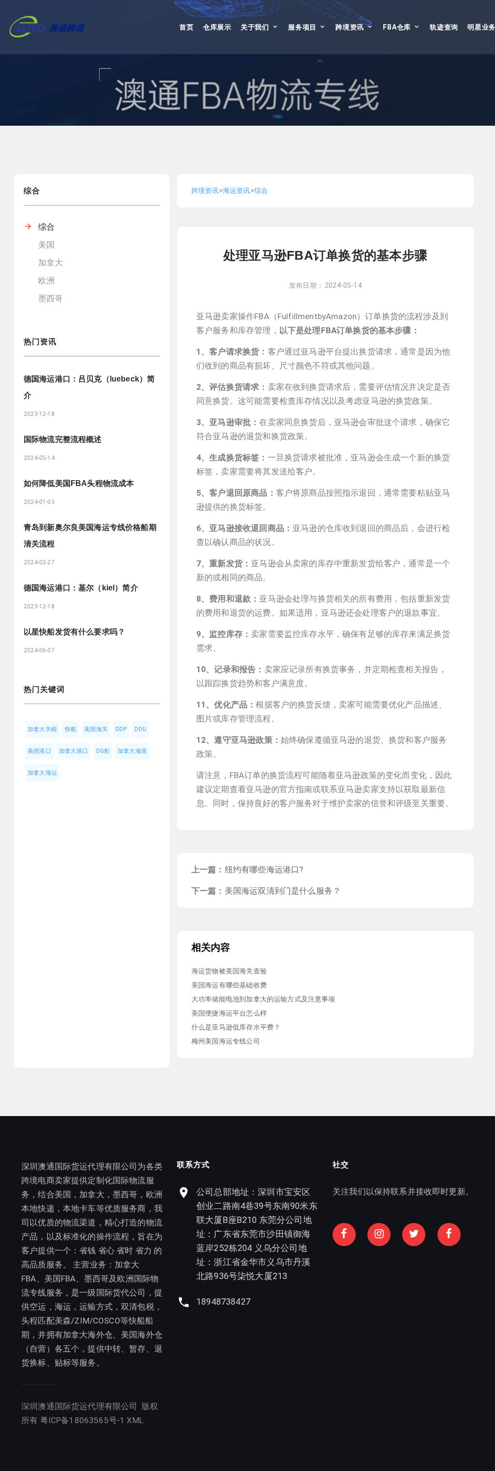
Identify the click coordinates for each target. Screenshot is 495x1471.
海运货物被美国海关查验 (229, 971)
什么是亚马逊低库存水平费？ (235, 1027)
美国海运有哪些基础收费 (229, 985)
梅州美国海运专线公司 (225, 1041)
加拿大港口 (73, 751)
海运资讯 (236, 190)
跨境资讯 (349, 27)
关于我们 (255, 27)
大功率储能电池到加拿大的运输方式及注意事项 (263, 999)
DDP (121, 729)
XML (135, 1420)
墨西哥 (50, 298)
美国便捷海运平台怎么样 (229, 1013)
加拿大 (50, 262)
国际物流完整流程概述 (63, 439)
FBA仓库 (397, 27)
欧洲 (46, 280)
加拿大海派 (132, 751)
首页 (186, 27)
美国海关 (96, 729)
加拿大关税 (42, 729)
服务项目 (302, 27)
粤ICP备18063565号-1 (82, 1420)
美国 (46, 245)
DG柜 (103, 751)
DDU (140, 729)
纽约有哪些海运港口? (264, 869)
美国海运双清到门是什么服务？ (283, 891)
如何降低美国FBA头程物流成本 (79, 483)
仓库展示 (217, 27)
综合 (46, 227)
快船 (70, 729)
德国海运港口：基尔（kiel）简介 (81, 588)
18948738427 (223, 1301)
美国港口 (39, 751)
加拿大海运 (42, 772)
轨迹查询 (444, 27)
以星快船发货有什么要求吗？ (74, 632)
